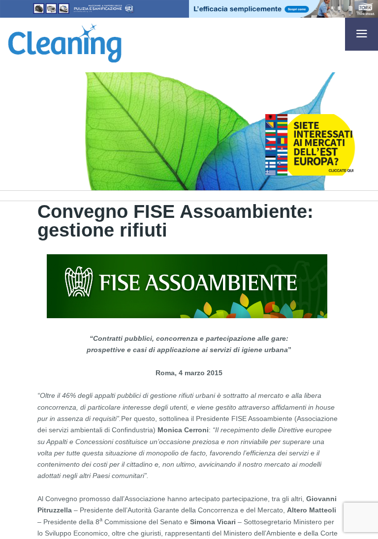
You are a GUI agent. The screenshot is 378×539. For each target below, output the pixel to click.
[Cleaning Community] (65, 41)
